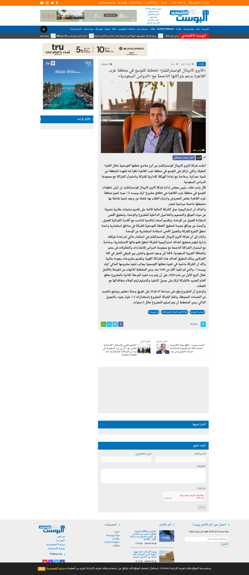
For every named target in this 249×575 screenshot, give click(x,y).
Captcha (201, 488)
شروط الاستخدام (136, 2)
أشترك (224, 544)
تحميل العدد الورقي (105, 2)
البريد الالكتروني (142, 454)
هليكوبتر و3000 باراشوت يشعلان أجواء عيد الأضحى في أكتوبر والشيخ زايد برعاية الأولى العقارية (143, 535)
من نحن (163, 2)
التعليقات (104, 64)
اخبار (198, 29)
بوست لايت (88, 29)
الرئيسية (205, 29)
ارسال (202, 507)
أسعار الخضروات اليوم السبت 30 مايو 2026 (47, 36)
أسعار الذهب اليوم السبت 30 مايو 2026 (86, 36)
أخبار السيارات (76, 29)
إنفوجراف (99, 29)
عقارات (178, 29)
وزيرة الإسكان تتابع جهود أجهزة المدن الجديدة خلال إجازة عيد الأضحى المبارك (140, 36)
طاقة (114, 29)
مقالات (152, 29)
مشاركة (194, 324)
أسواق (107, 29)
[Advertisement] (221, 93)
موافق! (41, 568)
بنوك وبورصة (188, 29)
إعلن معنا (121, 2)
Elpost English (165, 29)
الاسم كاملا (200, 454)
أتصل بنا (60, 540)
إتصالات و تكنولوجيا (126, 29)
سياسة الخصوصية (151, 2)
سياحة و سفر (142, 29)
